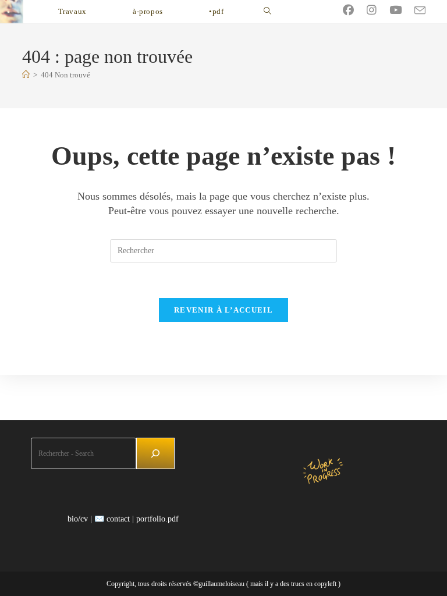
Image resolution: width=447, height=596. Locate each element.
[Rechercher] (155, 453)
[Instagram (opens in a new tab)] (378, 10)
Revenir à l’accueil (223, 310)
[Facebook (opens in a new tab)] (355, 10)
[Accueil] (26, 74)
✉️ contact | (114, 519)
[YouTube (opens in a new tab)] (401, 10)
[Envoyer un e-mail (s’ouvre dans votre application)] (426, 11)
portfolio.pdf (157, 519)
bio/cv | (80, 519)
